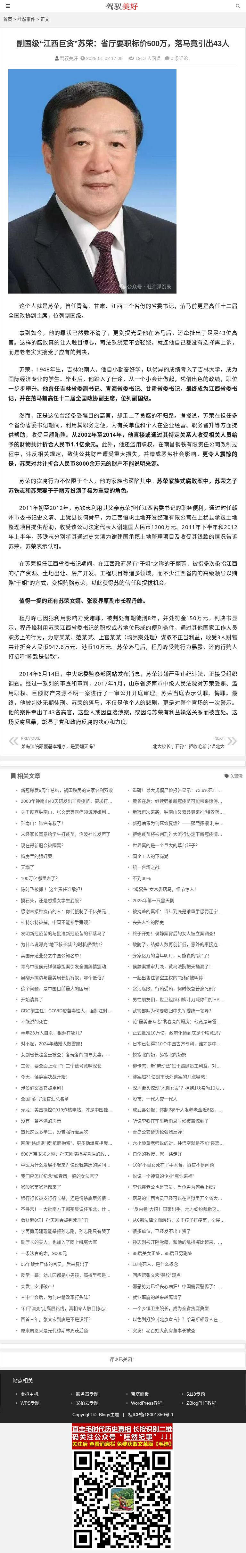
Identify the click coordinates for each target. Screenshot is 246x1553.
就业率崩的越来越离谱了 (157, 1297)
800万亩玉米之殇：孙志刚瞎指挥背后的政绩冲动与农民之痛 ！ (83, 1154)
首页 (7, 19)
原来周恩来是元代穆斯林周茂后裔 (54, 1330)
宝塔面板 (140, 1394)
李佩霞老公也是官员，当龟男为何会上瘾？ (175, 1187)
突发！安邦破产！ (39, 1286)
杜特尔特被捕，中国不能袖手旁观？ (57, 922)
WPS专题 (29, 1403)
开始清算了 (32, 999)
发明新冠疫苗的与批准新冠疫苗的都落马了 (63, 933)
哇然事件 (26, 19)
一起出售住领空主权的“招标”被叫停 (168, 977)
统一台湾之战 (146, 867)
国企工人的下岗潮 (150, 856)
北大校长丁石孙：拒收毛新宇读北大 (189, 742)
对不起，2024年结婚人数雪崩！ (53, 1043)
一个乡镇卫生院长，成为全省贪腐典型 (171, 1308)
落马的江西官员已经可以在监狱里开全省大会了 (180, 1198)
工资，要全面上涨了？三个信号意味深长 (61, 1065)
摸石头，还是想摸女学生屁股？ (52, 900)
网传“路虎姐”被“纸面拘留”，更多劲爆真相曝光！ (69, 1143)
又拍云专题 (87, 1403)
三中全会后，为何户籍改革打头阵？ (57, 1297)
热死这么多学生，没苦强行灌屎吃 (54, 1131)
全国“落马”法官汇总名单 (45, 1098)
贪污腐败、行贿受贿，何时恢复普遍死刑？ (175, 988)
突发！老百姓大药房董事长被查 (164, 1330)
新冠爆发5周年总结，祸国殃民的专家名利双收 (67, 790)
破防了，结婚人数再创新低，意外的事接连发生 (180, 944)
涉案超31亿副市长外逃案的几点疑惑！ (171, 1076)
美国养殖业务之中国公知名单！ (52, 955)
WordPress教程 (146, 1403)
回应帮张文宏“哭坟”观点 (157, 1275)
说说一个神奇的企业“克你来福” (163, 1176)
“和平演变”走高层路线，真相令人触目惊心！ (65, 1308)
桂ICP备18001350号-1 (151, 1414)
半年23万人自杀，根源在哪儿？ (52, 1032)
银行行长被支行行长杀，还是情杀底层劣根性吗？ (70, 1198)
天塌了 (27, 867)
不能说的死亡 (34, 1021)
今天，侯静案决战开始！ (45, 1076)
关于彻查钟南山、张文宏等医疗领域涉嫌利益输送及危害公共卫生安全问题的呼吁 (101, 812)
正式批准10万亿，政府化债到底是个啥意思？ (178, 1032)
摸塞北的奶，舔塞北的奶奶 (159, 1054)
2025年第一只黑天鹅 (153, 900)
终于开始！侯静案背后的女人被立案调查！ (175, 933)
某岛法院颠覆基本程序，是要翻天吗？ (59, 742)
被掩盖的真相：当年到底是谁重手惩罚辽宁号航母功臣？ (189, 911)
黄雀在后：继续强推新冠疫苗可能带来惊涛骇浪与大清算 (189, 801)
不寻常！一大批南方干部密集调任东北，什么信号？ (72, 1209)
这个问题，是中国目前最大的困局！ (57, 988)
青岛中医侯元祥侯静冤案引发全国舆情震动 (63, 966)
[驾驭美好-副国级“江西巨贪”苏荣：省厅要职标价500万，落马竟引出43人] (123, 9)
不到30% (142, 878)
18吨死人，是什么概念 (155, 1264)
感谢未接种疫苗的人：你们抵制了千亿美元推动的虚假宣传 (79, 911)
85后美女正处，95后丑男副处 (162, 1253)
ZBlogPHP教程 (201, 1403)
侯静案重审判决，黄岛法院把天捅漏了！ (173, 966)
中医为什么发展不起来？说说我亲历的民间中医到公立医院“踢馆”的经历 (92, 1164)
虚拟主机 (29, 1394)
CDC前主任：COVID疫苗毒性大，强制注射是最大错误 (75, 1010)
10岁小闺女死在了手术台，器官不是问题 (173, 1164)
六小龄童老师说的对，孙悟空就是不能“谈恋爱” (179, 1143)
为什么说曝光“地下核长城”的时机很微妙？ (63, 944)
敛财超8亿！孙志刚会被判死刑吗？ (56, 1220)
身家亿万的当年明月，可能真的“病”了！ (172, 955)
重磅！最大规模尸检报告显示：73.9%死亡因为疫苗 (184, 790)
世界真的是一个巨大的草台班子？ (166, 845)
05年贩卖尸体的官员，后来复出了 (55, 1264)
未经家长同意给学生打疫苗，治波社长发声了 (66, 834)
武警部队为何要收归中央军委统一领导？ (173, 1010)
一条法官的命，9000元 (44, 1253)
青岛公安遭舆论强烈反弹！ (159, 1131)
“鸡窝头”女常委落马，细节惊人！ (166, 889)
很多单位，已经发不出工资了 (162, 1231)
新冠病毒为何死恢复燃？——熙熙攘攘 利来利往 (180, 823)
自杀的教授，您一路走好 (157, 1154)
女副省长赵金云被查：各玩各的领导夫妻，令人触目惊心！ (79, 1054)
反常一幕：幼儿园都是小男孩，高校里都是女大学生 (72, 1275)
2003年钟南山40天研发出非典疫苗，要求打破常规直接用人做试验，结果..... (97, 801)
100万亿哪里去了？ (40, 878)
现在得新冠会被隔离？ (43, 845)
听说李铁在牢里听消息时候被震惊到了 (171, 1121)
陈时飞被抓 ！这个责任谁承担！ (53, 889)
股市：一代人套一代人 (155, 1098)
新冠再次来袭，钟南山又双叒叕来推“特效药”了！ (181, 812)
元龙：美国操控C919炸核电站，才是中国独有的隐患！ (75, 1109)
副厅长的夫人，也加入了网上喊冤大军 (59, 1242)
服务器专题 (87, 1394)
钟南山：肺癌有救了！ (43, 823)
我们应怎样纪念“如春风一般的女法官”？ (60, 1176)
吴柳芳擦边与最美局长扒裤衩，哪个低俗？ (63, 977)
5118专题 (195, 1394)
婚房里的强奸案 (36, 856)
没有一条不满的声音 (41, 1121)
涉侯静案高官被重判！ (43, 1088)
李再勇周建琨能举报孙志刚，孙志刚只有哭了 (66, 1231)
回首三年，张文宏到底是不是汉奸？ (57, 1319)
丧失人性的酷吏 (148, 922)
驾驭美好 (69, 58)
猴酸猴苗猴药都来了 (41, 1187)
